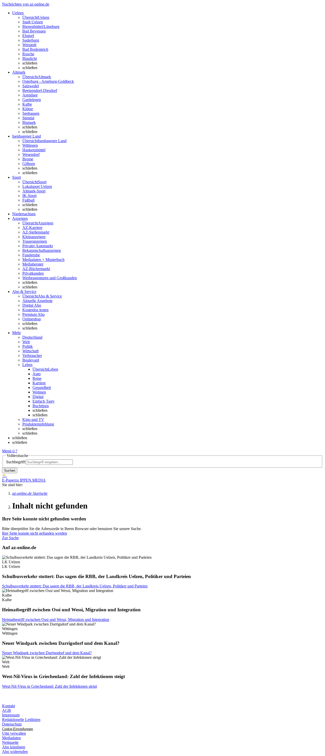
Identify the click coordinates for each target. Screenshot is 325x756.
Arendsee (30, 95)
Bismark (29, 122)
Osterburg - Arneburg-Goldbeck (48, 81)
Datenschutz (12, 724)
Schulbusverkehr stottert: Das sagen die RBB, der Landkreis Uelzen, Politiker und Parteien (75, 586)
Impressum (11, 715)
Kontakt (8, 706)
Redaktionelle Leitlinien (21, 719)
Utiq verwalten (14, 733)
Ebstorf (28, 36)
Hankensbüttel (33, 150)
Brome (27, 159)
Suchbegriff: (16, 462)
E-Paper (8, 480)
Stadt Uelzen (32, 22)
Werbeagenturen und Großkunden (49, 278)
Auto (36, 374)
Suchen (9, 470)
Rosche (28, 54)
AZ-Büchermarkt (36, 269)
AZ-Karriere (32, 227)
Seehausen (30, 113)
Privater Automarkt (37, 246)
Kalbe (27, 104)
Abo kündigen (13, 747)
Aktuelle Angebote (37, 301)
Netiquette (10, 742)
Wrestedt (29, 45)
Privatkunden (33, 273)
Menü (6, 451)
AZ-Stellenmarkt (35, 232)
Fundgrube (31, 255)
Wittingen (30, 145)
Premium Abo (33, 314)
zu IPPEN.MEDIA (30, 480)
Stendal (28, 118)
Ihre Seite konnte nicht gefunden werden (34, 533)
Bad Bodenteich (35, 49)
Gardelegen (31, 99)
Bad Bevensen (34, 31)
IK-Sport (29, 195)
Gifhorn (28, 163)
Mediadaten (11, 738)
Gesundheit (41, 387)
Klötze (27, 109)
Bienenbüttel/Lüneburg (40, 26)
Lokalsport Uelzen (37, 186)
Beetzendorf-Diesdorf (39, 90)
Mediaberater (32, 264)
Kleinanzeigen (33, 237)
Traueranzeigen (34, 241)
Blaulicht (29, 58)
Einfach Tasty (43, 401)
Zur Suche (10, 538)
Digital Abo (31, 305)
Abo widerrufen (15, 751)
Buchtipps (40, 406)
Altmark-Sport (33, 191)
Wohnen (39, 392)
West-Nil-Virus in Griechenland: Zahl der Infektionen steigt (49, 686)
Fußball (28, 200)
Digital (37, 397)
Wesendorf (31, 154)
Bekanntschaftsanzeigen (41, 250)
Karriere (39, 383)
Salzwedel (30, 86)
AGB (6, 710)
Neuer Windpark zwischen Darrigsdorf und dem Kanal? (47, 653)
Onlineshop (31, 319)
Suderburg (30, 40)
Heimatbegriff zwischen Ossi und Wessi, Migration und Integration (55, 619)
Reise (36, 378)
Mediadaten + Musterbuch (43, 259)
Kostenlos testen (35, 310)
